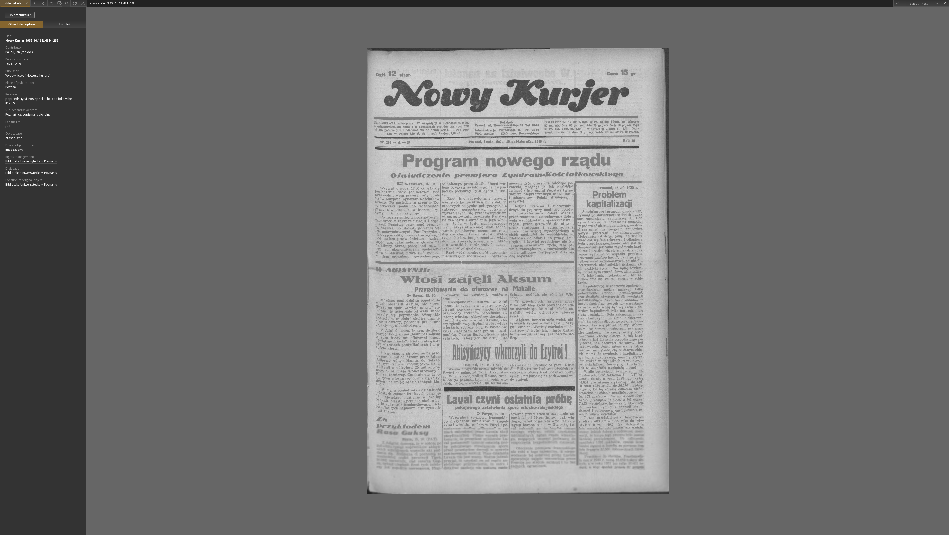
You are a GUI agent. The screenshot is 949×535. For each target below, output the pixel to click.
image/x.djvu (14, 150)
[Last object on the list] (937, 3)
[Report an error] (83, 3)
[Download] (34, 3)
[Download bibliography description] (66, 3)
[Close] (945, 3)
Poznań (10, 87)
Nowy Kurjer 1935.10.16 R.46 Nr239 (31, 40)
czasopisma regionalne (34, 114)
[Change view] (59, 3)
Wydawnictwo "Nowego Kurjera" (28, 75)
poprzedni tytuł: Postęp (21, 99)
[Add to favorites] (51, 3)
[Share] (43, 3)
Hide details (13, 3)
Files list (64, 24)
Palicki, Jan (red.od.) (19, 52)
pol (7, 126)
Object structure (19, 15)
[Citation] (74, 3)
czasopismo (13, 138)
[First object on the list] (897, 3)
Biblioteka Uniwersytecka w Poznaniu (31, 161)
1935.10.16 (13, 64)
